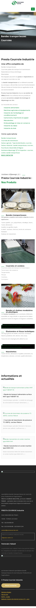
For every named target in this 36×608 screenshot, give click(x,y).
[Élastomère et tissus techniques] (18, 326)
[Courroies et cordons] (18, 251)
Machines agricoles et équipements (17, 110)
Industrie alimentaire (11, 108)
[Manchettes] (18, 346)
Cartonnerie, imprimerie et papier (16, 118)
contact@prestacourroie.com (9, 530)
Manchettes (11, 352)
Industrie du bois (10, 128)
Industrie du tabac (10, 126)
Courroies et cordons (15, 266)
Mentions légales (6, 592)
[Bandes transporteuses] (18, 200)
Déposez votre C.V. (7, 537)
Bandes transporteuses (8, 138)
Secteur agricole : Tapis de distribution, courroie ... (16, 143)
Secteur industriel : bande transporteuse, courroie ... (17, 145)
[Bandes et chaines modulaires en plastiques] (18, 296)
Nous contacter (7, 155)
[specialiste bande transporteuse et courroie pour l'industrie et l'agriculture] (18, 3)
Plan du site (4, 594)
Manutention (8, 120)
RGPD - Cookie (5, 597)
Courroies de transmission (9, 140)
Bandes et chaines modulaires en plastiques (19, 311)
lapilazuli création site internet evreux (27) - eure (15, 599)
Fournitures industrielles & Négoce (12, 148)
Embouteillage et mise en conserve (17, 123)
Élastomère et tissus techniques (20, 331)
